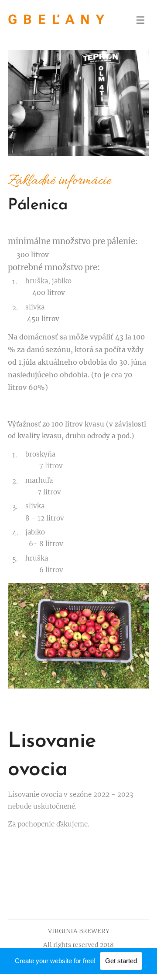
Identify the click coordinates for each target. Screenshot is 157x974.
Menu (140, 19)
